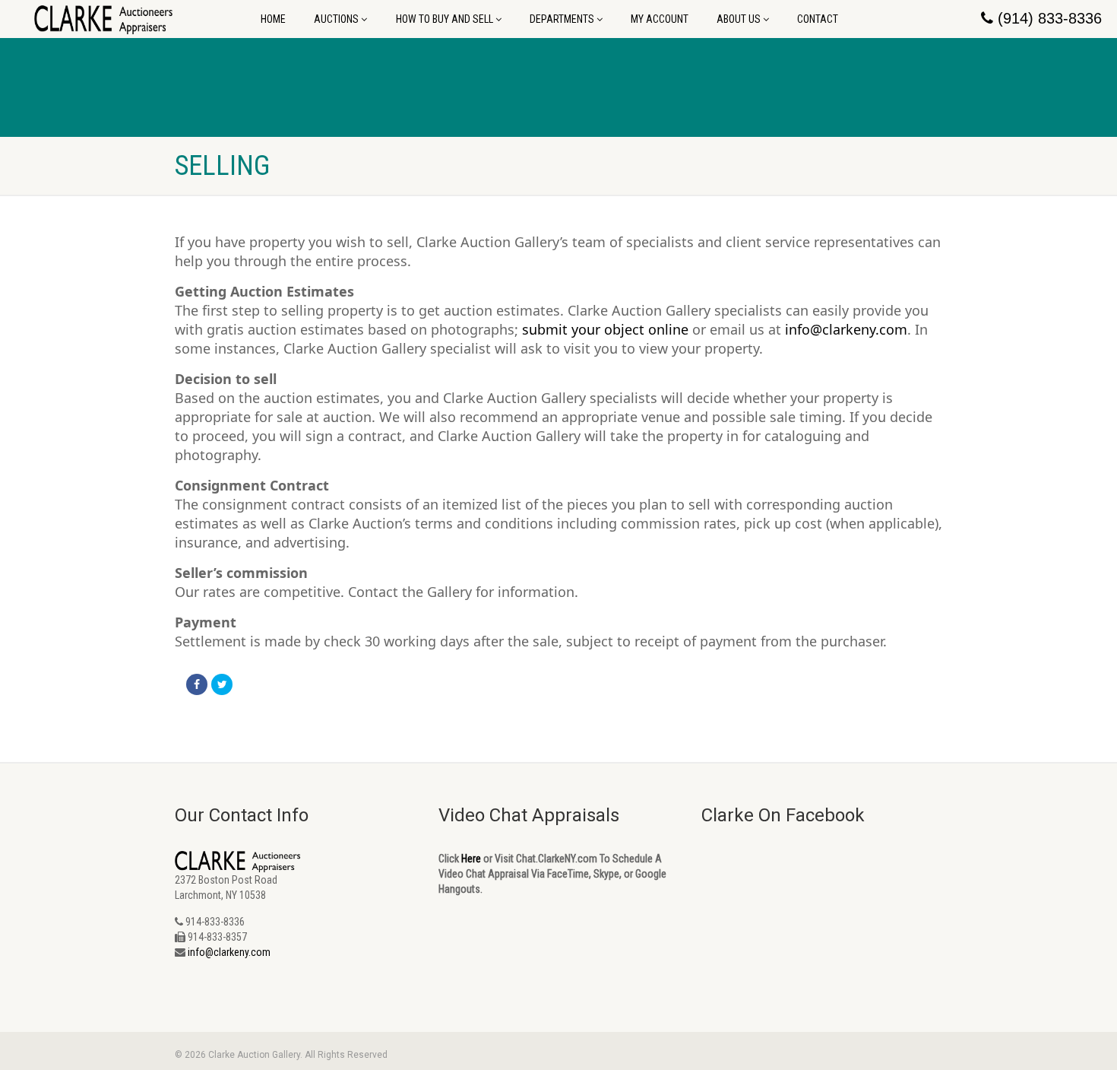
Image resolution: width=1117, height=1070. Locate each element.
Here (471, 859)
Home (273, 19)
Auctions (336, 19)
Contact (817, 19)
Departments (562, 19)
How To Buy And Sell (444, 19)
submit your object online (605, 329)
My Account (659, 19)
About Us (739, 19)
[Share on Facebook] (196, 684)
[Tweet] (222, 684)
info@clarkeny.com (846, 329)
